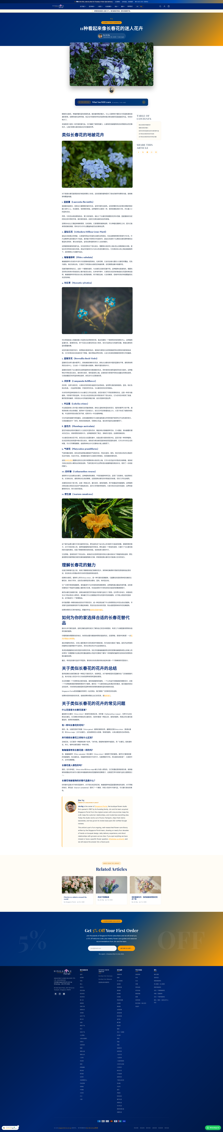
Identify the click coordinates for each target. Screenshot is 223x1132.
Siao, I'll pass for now (111, 586)
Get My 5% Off (111, 583)
